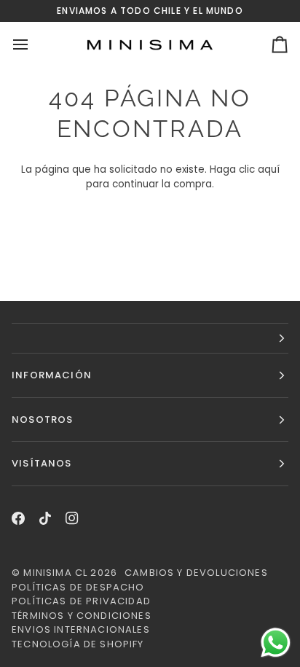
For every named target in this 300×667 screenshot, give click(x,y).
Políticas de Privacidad (81, 601)
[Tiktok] (45, 518)
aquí (269, 169)
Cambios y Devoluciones (196, 573)
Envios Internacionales (81, 629)
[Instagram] (72, 518)
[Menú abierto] (33, 45)
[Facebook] (18, 518)
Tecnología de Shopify (78, 644)
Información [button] (52, 375)
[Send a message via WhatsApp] (275, 642)
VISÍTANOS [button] (42, 463)
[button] (150, 338)
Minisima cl (55, 573)
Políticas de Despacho (78, 587)
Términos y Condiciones (81, 616)
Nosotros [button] (42, 419)
